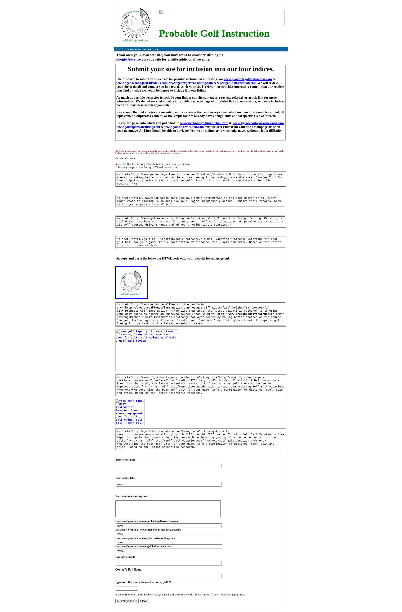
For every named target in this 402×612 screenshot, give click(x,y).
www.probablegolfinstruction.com (248, 79)
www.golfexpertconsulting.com (191, 83)
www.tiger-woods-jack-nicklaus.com (142, 83)
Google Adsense (128, 59)
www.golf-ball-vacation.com (236, 83)
